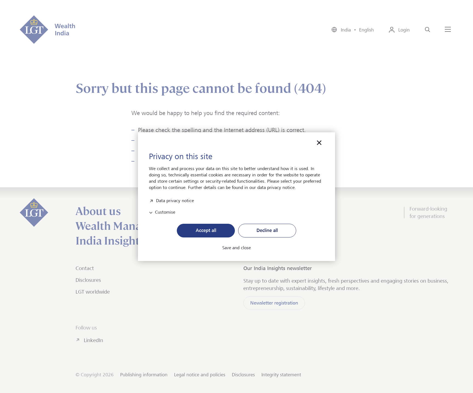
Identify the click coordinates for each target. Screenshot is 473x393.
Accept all (206, 230)
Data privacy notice (175, 200)
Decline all (267, 230)
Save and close (236, 248)
